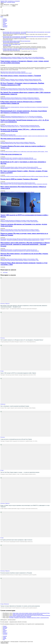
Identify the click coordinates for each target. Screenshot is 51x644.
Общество (7, 303)
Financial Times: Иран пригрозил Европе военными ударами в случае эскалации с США (19, 259)
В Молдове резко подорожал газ (7, 151)
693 (4, 272)
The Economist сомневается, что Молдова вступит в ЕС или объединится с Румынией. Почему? (21, 339)
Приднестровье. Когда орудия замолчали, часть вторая (14, 32)
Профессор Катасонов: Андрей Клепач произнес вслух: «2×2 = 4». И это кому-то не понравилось (21, 116)
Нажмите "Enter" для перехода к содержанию (10, 1)
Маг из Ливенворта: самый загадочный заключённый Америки (14, 406)
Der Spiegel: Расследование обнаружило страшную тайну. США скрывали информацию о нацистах (21, 88)
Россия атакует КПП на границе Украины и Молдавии (12, 176)
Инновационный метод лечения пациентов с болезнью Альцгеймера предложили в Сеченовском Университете (23, 111)
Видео (4, 24)
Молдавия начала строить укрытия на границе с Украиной (20, 75)
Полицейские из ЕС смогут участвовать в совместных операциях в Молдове (16, 157)
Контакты (5, 26)
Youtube (4, 638)
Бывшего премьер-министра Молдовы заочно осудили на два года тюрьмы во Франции (31, 615)
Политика (5, 19)
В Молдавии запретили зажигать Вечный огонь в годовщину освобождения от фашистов (19, 97)
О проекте (5, 25)
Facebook (5, 636)
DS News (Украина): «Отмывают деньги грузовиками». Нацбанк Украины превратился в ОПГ (20, 79)
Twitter (4, 637)
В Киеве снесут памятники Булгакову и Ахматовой (20, 616)
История (5, 21)
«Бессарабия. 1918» (7, 44)
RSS (4, 639)
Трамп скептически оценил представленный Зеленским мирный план (28, 614)
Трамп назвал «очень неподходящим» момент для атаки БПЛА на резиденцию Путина (31, 613)
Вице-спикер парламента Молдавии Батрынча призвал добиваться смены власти (17, 182)
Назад (1, 16)
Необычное (2, 404)
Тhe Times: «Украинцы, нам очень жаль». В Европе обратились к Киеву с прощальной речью (29, 617)
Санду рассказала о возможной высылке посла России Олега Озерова (16, 439)
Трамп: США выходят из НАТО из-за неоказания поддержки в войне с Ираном (18, 373)
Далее (6, 272)
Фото (4, 22)
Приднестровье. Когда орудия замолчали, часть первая (14, 36)
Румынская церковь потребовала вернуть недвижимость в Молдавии (16, 572)
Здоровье (5, 23)
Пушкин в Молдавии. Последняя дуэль (11, 48)
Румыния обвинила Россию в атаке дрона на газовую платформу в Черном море (17, 142)
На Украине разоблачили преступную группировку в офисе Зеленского (16, 539)
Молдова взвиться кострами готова (7, 134)
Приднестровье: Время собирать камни (11, 41)
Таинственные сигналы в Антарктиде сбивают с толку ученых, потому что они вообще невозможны (22, 57)
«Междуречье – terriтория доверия (7, 2)
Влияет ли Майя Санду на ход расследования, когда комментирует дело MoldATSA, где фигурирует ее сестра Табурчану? (25, 506)
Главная (4, 18)
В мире (2, 371)
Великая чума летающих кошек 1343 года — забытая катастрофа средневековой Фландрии (19, 125)
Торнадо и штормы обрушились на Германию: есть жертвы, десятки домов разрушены (18, 220)
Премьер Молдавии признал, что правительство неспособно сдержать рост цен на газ (18, 249)
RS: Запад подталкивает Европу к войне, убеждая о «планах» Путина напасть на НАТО (19, 167)
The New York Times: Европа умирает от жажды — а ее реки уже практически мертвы (19, 472)
